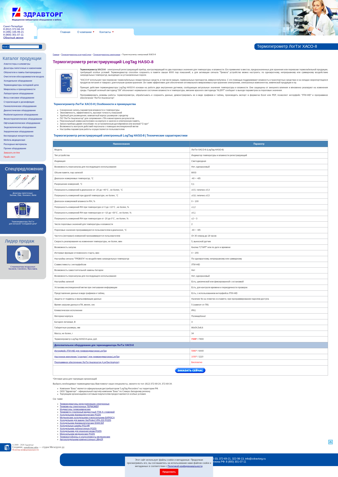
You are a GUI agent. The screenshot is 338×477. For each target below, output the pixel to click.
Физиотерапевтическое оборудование (23, 119)
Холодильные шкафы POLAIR (75, 426)
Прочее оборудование (15, 148)
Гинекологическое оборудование (20, 106)
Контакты (105, 31)
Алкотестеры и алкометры (17, 64)
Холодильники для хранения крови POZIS (81, 431)
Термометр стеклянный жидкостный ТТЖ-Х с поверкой (87, 412)
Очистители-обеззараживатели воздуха (24, 76)
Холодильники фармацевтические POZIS (80, 415)
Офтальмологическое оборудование (22, 123)
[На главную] (37, 14)
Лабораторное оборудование (18, 93)
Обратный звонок (13, 37)
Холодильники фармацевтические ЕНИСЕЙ (82, 423)
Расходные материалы (15, 144)
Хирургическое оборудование (18, 131)
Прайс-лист (9, 157)
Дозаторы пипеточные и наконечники (23, 68)
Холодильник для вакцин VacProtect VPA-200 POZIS (85, 420)
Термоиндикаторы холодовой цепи (21, 85)
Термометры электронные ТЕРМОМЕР (79, 406)
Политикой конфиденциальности (185, 466)
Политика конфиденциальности (25, 450)
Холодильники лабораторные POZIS (78, 428)
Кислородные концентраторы (19, 136)
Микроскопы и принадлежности (19, 89)
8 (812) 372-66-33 (13, 29)
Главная (65, 31)
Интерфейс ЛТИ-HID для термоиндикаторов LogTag (80, 351)
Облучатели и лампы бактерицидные (22, 72)
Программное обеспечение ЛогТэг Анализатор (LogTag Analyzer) (86, 362)
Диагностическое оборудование (20, 110)
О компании (84, 31)
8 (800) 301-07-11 (13, 34)
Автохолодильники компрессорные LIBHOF (81, 439)
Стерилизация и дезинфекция (19, 102)
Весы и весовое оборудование (19, 98)
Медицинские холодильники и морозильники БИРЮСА (87, 417)
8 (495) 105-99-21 (13, 31)
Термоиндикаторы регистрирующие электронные (84, 404)
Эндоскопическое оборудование (20, 127)
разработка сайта (31, 447)
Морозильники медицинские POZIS (77, 434)
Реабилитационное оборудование (21, 114)
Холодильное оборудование (18, 81)
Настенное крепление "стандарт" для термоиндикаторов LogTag (87, 356)
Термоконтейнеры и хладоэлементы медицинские (85, 437)
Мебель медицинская (14, 140)
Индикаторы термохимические (75, 409)
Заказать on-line (12, 152)
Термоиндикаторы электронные (106, 54)
